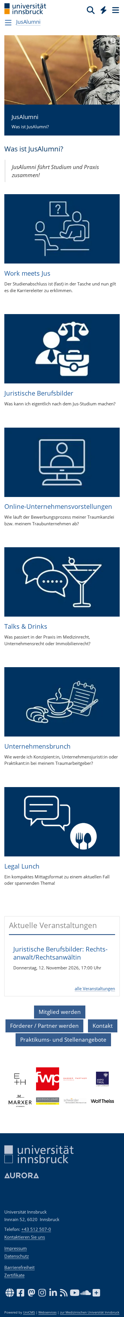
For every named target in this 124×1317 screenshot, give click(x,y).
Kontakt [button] (103, 1025)
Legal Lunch (22, 866)
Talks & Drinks (25, 626)
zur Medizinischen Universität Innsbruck (89, 1312)
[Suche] (90, 9)
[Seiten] (115, 9)
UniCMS (29, 1312)
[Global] (102, 9)
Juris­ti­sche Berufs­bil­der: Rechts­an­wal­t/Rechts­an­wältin (60, 953)
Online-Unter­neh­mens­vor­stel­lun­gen (58, 506)
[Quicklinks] (103, 9)
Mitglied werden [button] (60, 1011)
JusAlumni (28, 21)
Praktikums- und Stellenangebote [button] (63, 1039)
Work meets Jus (27, 273)
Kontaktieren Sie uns (24, 1237)
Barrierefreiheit (19, 1267)
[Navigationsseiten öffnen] (8, 22)
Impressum (15, 1248)
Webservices (47, 1312)
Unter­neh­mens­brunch (37, 746)
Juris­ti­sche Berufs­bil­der (38, 393)
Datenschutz (16, 1256)
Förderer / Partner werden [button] (44, 1025)
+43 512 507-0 (36, 1229)
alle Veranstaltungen (95, 988)
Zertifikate (14, 1275)
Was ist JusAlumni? (30, 121)
